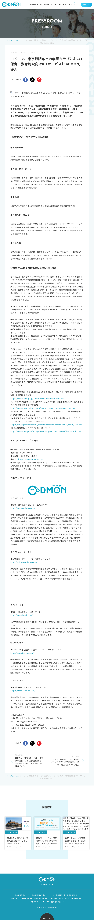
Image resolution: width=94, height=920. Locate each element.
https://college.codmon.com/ (23, 562)
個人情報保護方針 (21, 895)
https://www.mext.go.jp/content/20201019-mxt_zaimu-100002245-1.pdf (43, 408)
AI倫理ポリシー (39, 898)
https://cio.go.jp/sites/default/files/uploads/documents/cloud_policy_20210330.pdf (48, 424)
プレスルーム (75, 5)
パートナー (54, 5)
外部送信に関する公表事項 (65, 895)
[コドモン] (11, 4)
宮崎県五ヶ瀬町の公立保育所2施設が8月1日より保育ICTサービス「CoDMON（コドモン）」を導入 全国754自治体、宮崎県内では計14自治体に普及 (18, 841)
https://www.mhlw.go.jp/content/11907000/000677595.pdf (37, 398)
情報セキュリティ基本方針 (20, 898)
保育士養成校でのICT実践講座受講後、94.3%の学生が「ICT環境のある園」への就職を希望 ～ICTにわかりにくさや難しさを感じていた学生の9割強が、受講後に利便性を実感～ (76, 841)
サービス (40, 5)
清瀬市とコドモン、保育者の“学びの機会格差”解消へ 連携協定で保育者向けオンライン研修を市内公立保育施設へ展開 (46, 841)
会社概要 (33, 5)
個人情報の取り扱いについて (42, 895)
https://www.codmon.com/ (22, 508)
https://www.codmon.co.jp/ (30, 459)
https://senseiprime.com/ (22, 653)
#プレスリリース (28, 52)
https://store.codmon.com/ (22, 690)
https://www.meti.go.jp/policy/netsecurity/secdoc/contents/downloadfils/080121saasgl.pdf (52, 431)
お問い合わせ (86, 5)
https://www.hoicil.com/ (21, 615)
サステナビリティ (64, 5)
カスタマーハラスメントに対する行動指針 (63, 898)
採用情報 (46, 5)
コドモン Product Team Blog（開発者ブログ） (45, 902)
